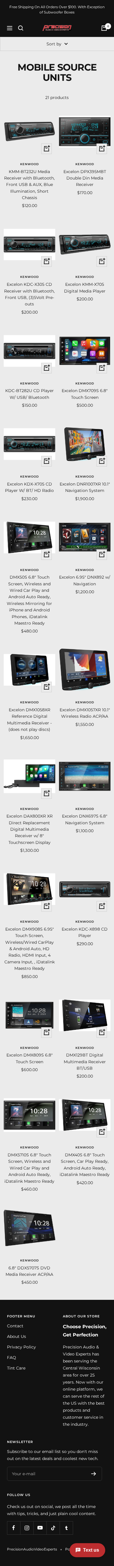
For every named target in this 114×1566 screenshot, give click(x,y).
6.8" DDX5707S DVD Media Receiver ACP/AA (29, 1271)
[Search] (20, 28)
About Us (16, 1336)
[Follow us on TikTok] (53, 1527)
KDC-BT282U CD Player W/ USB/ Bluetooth (29, 394)
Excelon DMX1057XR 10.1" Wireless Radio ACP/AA (85, 713)
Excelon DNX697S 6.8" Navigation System (84, 819)
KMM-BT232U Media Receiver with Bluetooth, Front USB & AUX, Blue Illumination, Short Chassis (29, 185)
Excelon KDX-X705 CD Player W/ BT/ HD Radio (29, 487)
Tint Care (16, 1368)
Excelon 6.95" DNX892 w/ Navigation (84, 580)
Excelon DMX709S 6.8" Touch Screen (85, 394)
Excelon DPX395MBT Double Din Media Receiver (84, 178)
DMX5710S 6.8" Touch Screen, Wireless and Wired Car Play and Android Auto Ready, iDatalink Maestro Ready (29, 1168)
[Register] (93, 1474)
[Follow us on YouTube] (39, 1527)
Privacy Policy (21, 1347)
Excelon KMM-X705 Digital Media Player (85, 287)
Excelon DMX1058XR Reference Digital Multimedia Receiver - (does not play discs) (29, 719)
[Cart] (104, 28)
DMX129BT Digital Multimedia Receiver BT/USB (85, 1061)
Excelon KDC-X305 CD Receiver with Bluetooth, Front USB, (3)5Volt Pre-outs (29, 294)
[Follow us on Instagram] (26, 1527)
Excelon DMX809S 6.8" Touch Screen (29, 1058)
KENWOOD (29, 164)
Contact (15, 1326)
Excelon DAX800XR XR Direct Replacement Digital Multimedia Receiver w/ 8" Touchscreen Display (29, 829)
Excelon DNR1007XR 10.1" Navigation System (85, 487)
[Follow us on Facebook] (13, 1527)
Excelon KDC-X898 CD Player (85, 932)
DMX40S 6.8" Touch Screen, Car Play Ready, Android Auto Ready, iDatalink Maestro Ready (85, 1164)
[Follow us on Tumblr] (66, 1527)
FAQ (11, 1357)
